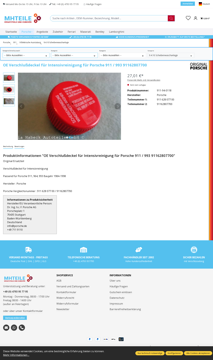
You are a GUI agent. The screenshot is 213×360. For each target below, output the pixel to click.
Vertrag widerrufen (15, 317)
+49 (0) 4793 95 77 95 (68, 4)
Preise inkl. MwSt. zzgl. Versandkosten (143, 80)
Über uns (115, 280)
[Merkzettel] (188, 18)
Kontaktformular (33, 311)
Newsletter (62, 309)
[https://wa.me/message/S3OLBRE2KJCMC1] (14, 328)
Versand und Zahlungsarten (72, 286)
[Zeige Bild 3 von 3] (72, 137)
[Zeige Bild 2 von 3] (69, 137)
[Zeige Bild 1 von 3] (67, 137)
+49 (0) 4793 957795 (83, 261)
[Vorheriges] (21, 106)
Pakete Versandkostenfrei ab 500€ (30, 36)
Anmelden (188, 3)
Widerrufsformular (67, 303)
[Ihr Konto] (195, 18)
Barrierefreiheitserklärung (125, 309)
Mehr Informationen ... (16, 355)
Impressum (116, 303)
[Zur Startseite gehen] (22, 18)
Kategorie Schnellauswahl (11, 51)
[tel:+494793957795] (22, 328)
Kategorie (54, 51)
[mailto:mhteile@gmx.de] (6, 328)
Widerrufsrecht (65, 298)
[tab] (8, 147)
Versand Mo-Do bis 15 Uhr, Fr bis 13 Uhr (26, 4)
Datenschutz (117, 298)
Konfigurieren (174, 353)
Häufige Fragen (94, 4)
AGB (58, 280)
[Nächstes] (117, 106)
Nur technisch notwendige (150, 353)
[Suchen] (171, 18)
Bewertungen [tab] (19, 146)
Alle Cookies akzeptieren (198, 353)
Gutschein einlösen (121, 292)
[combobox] (109, 18)
